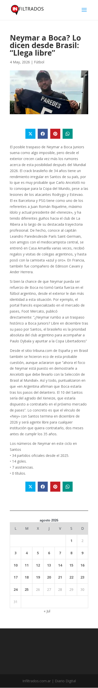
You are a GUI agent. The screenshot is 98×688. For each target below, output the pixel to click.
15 (71, 565)
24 (16, 589)
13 (49, 565)
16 (82, 565)
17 (16, 577)
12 (38, 565)
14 (60, 565)
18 (27, 577)
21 (60, 577)
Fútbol (39, 62)
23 (82, 577)
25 (27, 589)
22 (71, 577)
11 (27, 565)
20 (49, 577)
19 (38, 577)
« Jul (47, 611)
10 (16, 565)
